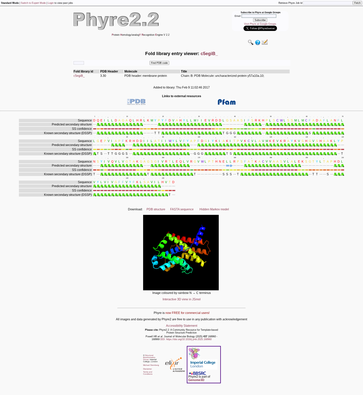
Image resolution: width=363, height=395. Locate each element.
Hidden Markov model (214, 209)
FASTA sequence (182, 209)
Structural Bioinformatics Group (149, 357)
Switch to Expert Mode (33, 3)
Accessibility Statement (181, 325)
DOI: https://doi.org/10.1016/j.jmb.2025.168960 (186, 339)
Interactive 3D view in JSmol (182, 299)
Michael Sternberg (151, 365)
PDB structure (156, 209)
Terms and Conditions (147, 373)
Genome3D (196, 380)
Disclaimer (147, 369)
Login (51, 3)
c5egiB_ (79, 75)
